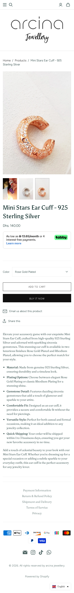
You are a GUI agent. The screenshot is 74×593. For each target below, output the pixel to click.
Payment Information (37, 490)
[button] (60, 586)
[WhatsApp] (49, 552)
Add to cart (36, 286)
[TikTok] (41, 552)
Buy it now (37, 298)
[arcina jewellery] (37, 29)
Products (20, 60)
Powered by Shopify (37, 576)
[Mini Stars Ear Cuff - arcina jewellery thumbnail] (10, 189)
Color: (6, 272)
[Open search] (11, 5)
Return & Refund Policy (37, 496)
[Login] (61, 5)
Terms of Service (37, 507)
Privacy (37, 513)
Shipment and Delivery (37, 502)
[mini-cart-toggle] (68, 5)
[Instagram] (33, 552)
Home (7, 60)
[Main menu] (5, 5)
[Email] (25, 552)
